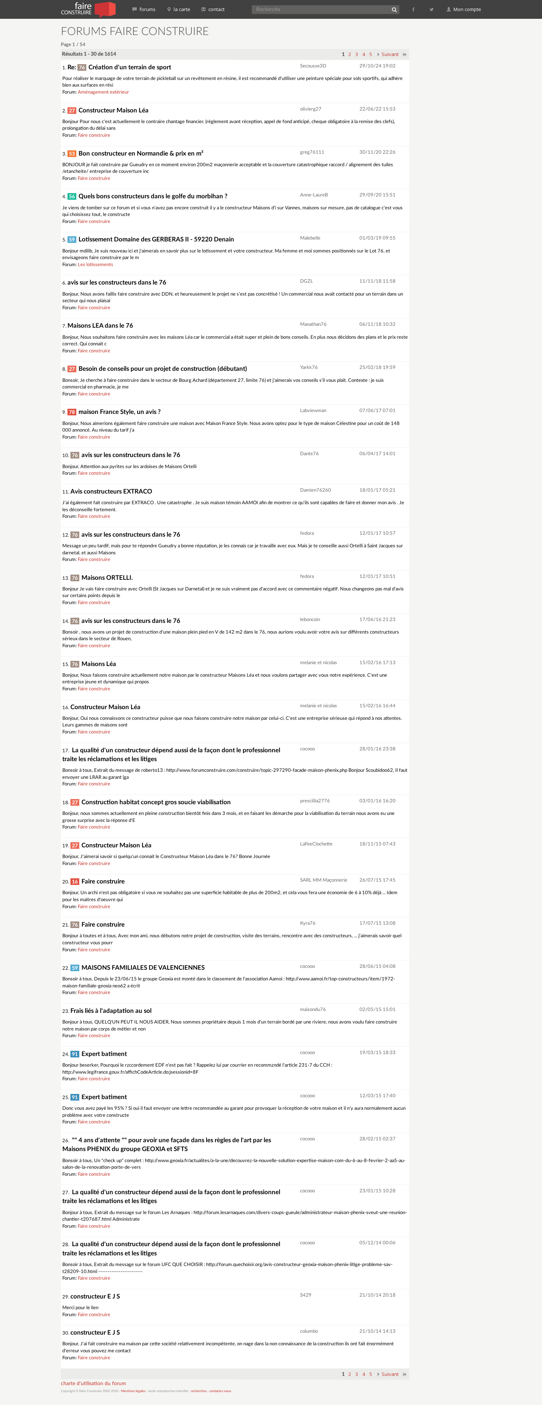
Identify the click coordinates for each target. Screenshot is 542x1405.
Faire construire (94, 135)
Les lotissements (95, 264)
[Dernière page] (405, 54)
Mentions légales (133, 1391)
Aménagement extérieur (103, 92)
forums (147, 9)
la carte (181, 9)
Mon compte (466, 9)
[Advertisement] (449, 136)
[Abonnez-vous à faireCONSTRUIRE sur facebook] (414, 9)
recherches (199, 1391)
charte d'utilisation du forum (93, 1383)
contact (216, 9)
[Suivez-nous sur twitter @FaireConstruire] (432, 9)
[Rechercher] (394, 9)
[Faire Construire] (87, 9)
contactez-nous (220, 1391)
